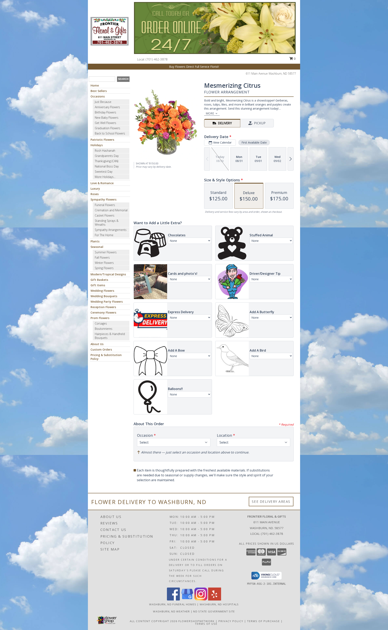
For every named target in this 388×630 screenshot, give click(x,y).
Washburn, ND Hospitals (219, 604)
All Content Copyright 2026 (153, 621)
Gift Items (98, 285)
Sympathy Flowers (103, 199)
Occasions (98, 96)
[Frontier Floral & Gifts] (110, 31)
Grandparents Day (107, 156)
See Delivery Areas (271, 501)
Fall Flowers (102, 257)
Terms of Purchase (263, 621)
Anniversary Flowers (107, 107)
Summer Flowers (106, 252)
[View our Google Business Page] (187, 599)
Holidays (97, 145)
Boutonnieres (103, 329)
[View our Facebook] (173, 599)
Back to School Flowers (110, 133)
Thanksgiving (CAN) (106, 161)
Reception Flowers (103, 307)
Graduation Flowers (107, 128)
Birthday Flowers (105, 112)
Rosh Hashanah (105, 150)
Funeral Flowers (105, 205)
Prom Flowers (100, 318)
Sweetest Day (103, 171)
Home (95, 85)
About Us (97, 344)
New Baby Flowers (106, 117)
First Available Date (254, 142)
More (210, 113)
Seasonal (97, 247)
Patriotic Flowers (102, 140)
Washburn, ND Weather (171, 611)
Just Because (103, 102)
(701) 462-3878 (157, 59)
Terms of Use (206, 624)
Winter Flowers (104, 263)
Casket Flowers (104, 215)
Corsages (101, 323)
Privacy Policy (230, 621)
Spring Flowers (104, 268)
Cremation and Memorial (111, 210)
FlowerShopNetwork (196, 621)
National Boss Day (107, 166)
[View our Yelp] (214, 599)
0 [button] (294, 58)
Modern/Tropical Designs (108, 274)
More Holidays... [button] (105, 177)
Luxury (95, 188)
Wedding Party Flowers (107, 301)
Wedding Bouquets (104, 296)
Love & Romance (102, 183)
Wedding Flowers (102, 291)
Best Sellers (99, 91)
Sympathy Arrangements (111, 230)
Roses (95, 194)
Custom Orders (101, 349)
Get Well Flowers (105, 123)
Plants (95, 241)
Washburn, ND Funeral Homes (172, 604)
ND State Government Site (214, 611)
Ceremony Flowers (103, 312)
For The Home (104, 235)
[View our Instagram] (200, 599)
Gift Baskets (99, 280)
